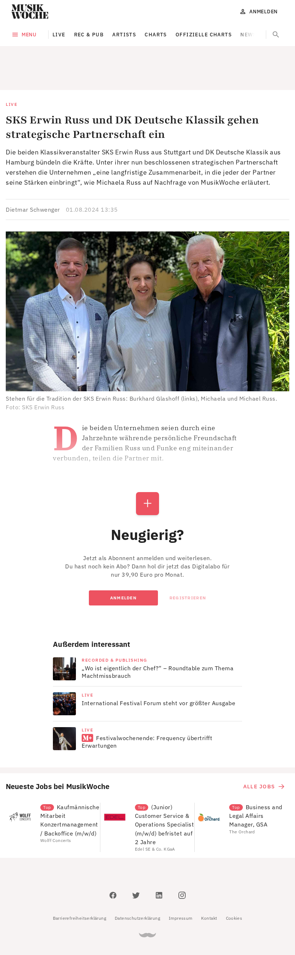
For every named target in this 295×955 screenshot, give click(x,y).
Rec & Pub (89, 34)
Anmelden (123, 565)
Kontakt (209, 885)
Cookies (234, 885)
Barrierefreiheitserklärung (79, 885)
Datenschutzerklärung (137, 885)
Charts (156, 34)
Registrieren (187, 565)
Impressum (180, 885)
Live (59, 34)
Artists (124, 34)
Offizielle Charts (204, 34)
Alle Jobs (259, 754)
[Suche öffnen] (276, 34)
